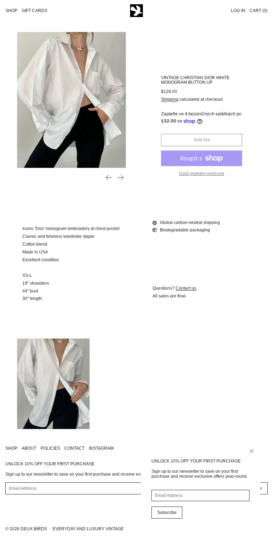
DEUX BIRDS (34, 528)
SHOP (11, 448)
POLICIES (50, 448)
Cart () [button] (259, 10)
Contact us (186, 288)
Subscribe (167, 512)
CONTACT (74, 448)
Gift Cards (34, 10)
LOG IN (238, 10)
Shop (11, 10)
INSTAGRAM (101, 448)
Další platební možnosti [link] (201, 173)
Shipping (169, 99)
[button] (71, 100)
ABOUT (29, 448)
